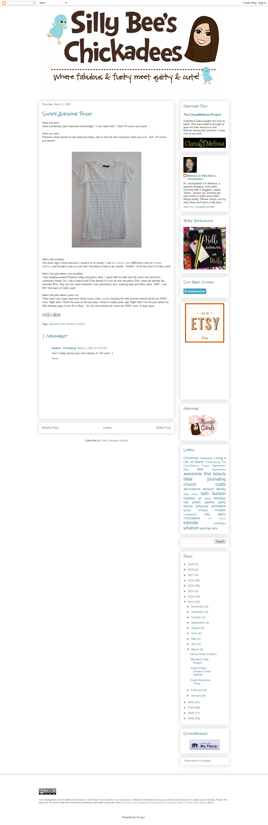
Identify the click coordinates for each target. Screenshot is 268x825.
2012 (191, 601)
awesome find (57, 323)
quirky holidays (195, 510)
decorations (192, 489)
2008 (191, 718)
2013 (191, 596)
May (194, 638)
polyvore (202, 506)
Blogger (141, 817)
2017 (191, 575)
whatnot (190, 528)
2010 (191, 707)
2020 (191, 564)
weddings (220, 523)
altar (200, 469)
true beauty (217, 518)
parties (210, 502)
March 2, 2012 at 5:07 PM (92, 348)
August (196, 627)
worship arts (209, 528)
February (197, 690)
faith (205, 493)
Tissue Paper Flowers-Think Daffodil (200, 671)
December (198, 606)
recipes (220, 510)
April (194, 644)
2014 (191, 591)
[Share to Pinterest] (59, 315)
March (195, 649)
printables (218, 506)
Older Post (163, 427)
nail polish (192, 502)
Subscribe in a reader (197, 760)
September (198, 622)
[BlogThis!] (48, 315)
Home (107, 427)
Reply (55, 358)
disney (221, 489)
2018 (191, 569)
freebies (189, 498)
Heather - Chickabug (64, 348)
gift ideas (204, 498)
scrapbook (189, 514)
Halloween (206, 458)
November (198, 611)
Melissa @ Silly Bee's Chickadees (201, 177)
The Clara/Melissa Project (202, 114)
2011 (191, 702)
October (196, 617)
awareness (219, 469)
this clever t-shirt (121, 262)
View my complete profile (198, 206)
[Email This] (44, 315)
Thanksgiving (212, 462)
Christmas (191, 458)
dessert (208, 489)
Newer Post (50, 427)
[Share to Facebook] (55, 315)
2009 (191, 713)
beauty (219, 473)
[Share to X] (51, 315)
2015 (191, 585)
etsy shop (190, 494)
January (196, 695)
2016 (191, 580)
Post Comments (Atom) (114, 440)
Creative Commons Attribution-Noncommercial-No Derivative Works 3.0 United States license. (165, 802)
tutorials (80, 323)
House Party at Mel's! (203, 654)
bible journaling (204, 479)
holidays (220, 498)
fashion (71, 323)
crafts (220, 484)
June (194, 633)
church (189, 484)
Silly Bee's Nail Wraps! (199, 661)
